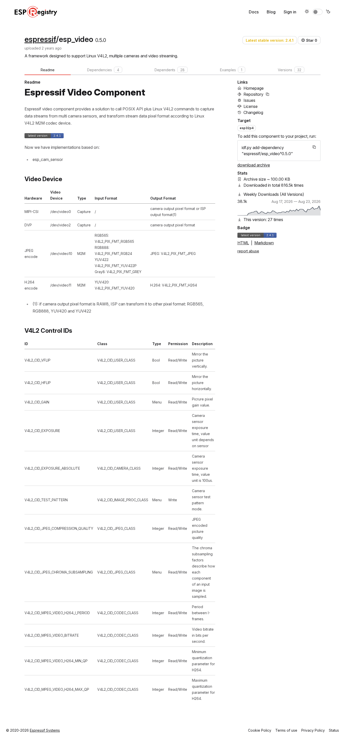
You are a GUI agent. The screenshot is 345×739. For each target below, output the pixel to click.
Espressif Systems (45, 730)
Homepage (253, 88)
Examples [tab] (231, 70)
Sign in (290, 11)
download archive (253, 165)
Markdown (264, 242)
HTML (243, 242)
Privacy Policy (313, 730)
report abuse (248, 251)
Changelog (253, 112)
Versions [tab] (289, 70)
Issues (249, 100)
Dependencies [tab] (103, 70)
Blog (271, 11)
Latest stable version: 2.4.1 (269, 40)
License (250, 106)
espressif (40, 39)
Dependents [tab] (170, 70)
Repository (253, 94)
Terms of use (286, 730)
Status (334, 730)
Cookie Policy (259, 730)
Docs (254, 11)
